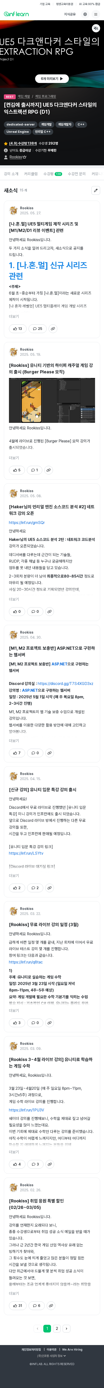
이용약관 (51, 1349)
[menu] (95, 14)
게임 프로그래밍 (45, 96)
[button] (52, 54)
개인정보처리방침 (31, 1349)
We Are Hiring (72, 1349)
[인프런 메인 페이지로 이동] (16, 14)
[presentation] (52, 78)
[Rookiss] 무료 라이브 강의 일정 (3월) (44, 924)
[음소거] (96, 28)
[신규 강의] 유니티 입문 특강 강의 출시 (42, 789)
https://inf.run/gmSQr (27, 522)
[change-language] (85, 14)
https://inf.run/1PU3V (26, 1110)
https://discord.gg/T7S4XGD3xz (65, 683)
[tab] (11, 174)
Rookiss (16, 157)
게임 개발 (24, 96)
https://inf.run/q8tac (26, 962)
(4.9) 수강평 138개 (23, 143)
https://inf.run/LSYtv (26, 853)
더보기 (14, 316)
